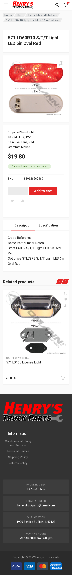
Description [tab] (22, 225)
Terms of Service (18, 451)
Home (8, 15)
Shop (20, 15)
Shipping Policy (18, 457)
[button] (62, 378)
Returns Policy (18, 463)
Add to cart (43, 191)
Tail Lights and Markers (42, 15)
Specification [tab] (48, 225)
